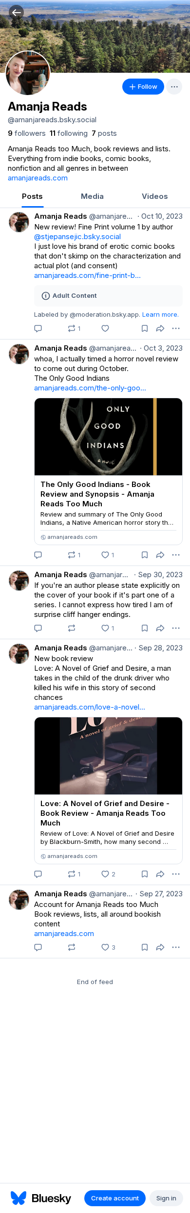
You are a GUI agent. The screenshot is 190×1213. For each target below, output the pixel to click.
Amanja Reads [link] (60, 216)
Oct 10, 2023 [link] (160, 216)
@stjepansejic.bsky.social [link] (77, 236)
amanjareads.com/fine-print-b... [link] (87, 275)
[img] (95, 36)
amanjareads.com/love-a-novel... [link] (89, 707)
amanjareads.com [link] (38, 177)
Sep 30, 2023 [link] (158, 574)
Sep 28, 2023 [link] (158, 648)
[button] (16, 12)
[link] (27, 133)
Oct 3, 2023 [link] (161, 348)
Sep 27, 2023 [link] (159, 894)
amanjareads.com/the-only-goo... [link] (90, 387)
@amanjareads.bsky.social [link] (111, 216)
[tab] (32, 197)
